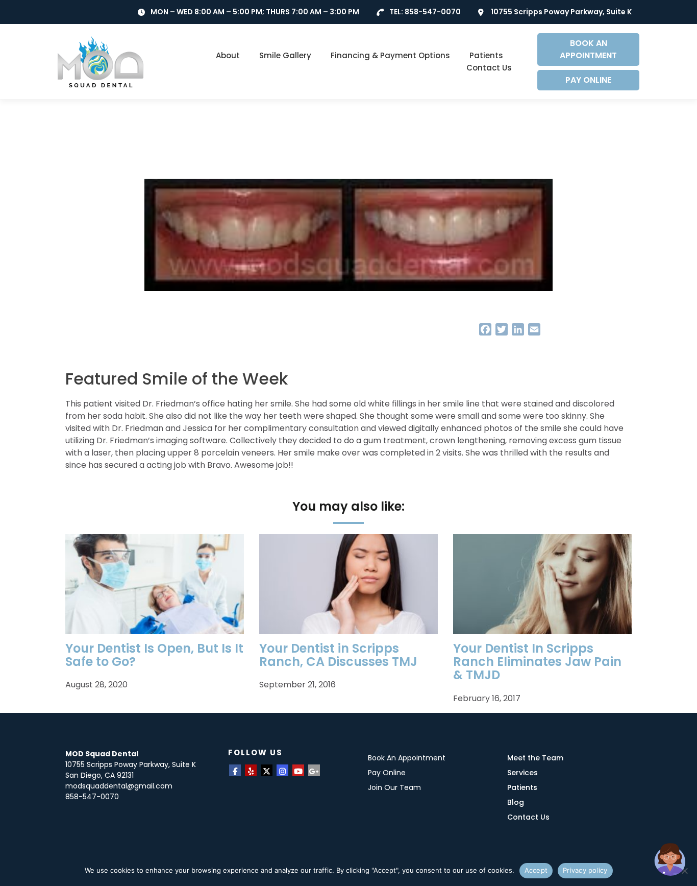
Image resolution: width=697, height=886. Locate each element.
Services (522, 773)
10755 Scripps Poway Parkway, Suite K (561, 12)
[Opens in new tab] (235, 770)
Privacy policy (585, 870)
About (228, 55)
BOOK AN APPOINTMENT (588, 49)
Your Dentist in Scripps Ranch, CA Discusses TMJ (338, 655)
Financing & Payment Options (390, 55)
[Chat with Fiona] (670, 859)
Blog (515, 802)
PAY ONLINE (588, 80)
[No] (684, 871)
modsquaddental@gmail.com (118, 786)
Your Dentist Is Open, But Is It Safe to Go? (154, 655)
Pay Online (387, 773)
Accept (536, 870)
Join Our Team (394, 787)
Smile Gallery (285, 55)
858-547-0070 (433, 12)
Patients (486, 55)
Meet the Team (535, 758)
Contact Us (489, 67)
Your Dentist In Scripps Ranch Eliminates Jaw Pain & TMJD (537, 662)
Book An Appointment (406, 758)
